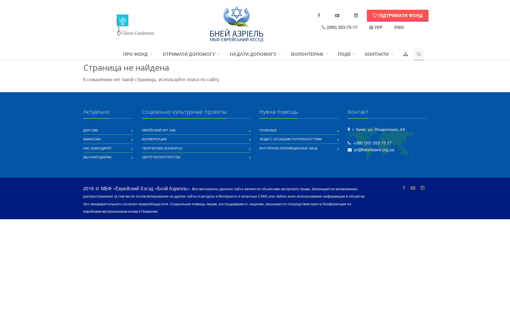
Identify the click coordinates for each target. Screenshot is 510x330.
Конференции (154, 138)
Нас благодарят (97, 148)
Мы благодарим (97, 157)
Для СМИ (90, 130)
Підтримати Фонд (400, 15)
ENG (399, 27)
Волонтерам (307, 54)
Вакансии (92, 138)
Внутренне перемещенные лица (288, 148)
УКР (377, 27)
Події (344, 54)
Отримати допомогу (189, 54)
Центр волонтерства (161, 157)
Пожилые (268, 130)
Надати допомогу (253, 54)
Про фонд (135, 54)
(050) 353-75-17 (341, 27)
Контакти (377, 54)
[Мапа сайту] (406, 54)
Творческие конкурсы (162, 148)
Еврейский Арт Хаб (159, 130)
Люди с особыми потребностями (290, 138)
